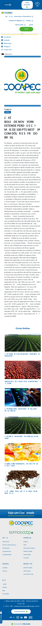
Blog (3, 590)
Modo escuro (8, 54)
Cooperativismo (6, 551)
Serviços (4, 571)
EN (37, 6)
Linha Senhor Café (28, 574)
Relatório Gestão (27, 551)
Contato (4, 587)
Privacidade (5, 594)
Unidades (4, 567)
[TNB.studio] (21, 624)
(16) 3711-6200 (7, 606)
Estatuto (25, 541)
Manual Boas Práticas (29, 548)
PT (37, 3)
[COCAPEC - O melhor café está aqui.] (7, 13)
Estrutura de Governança (9, 545)
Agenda (4, 584)
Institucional (5, 541)
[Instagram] (18, 617)
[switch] (2, 54)
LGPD (24, 545)
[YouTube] (25, 617)
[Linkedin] (22, 617)
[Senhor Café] (30, 617)
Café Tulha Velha (27, 567)
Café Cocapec (27, 571)
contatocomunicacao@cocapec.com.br (27, 606)
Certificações (5, 548)
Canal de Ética (27, 554)
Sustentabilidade (6, 554)
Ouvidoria (26, 558)
